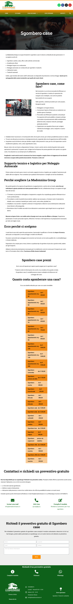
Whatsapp (60, 575)
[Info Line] (36, 500)
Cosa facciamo (32, 13)
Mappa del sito (12, 599)
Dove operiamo (49, 13)
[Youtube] (70, 5)
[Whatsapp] (59, 5)
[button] (70, 13)
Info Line (36, 504)
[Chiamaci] (36, 571)
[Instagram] (66, 5)
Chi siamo (17, 13)
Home (6, 13)
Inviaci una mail (12, 504)
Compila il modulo (60, 504)
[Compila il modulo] (60, 500)
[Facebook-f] (62, 5)
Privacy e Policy (12, 594)
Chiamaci (36, 575)
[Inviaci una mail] (12, 500)
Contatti (62, 13)
